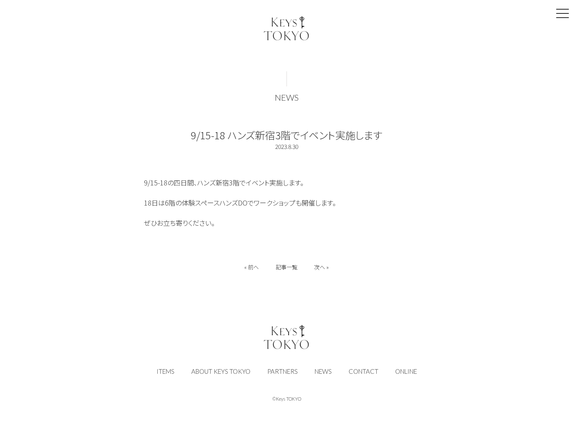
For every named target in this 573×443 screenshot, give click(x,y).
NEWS (287, 97)
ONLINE (406, 371)
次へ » (321, 267)
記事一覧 (286, 267)
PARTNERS (282, 371)
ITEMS (165, 371)
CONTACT (363, 371)
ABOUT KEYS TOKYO (220, 371)
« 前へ (251, 267)
